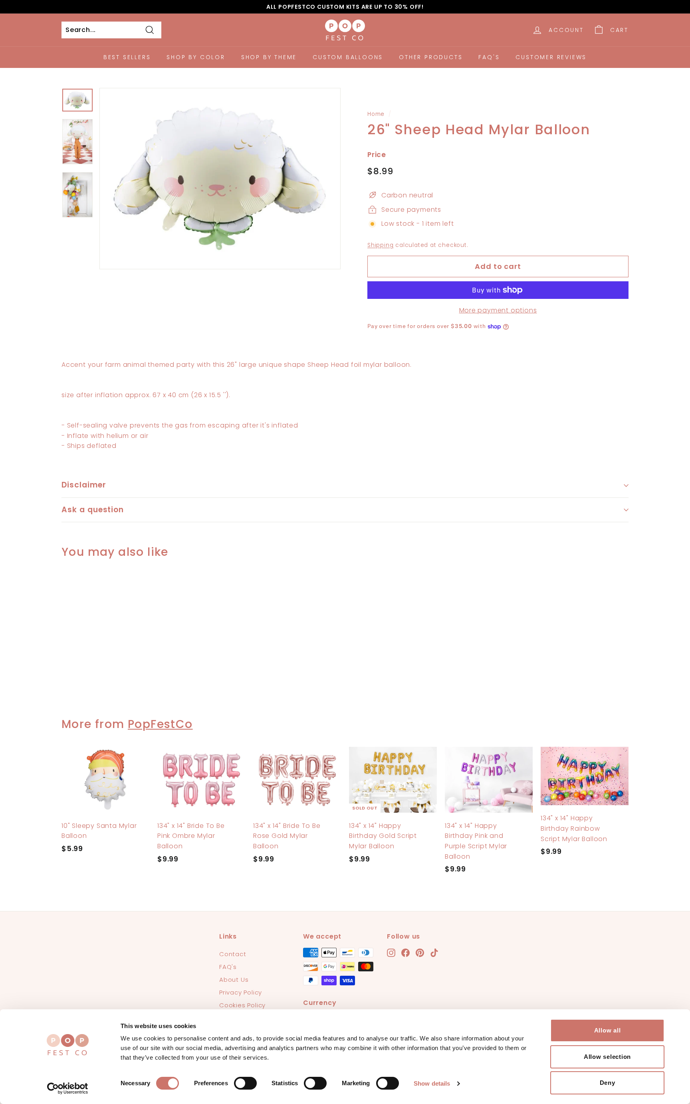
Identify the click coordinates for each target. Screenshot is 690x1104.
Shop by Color (196, 57)
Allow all (607, 1030)
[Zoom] (220, 178)
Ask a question (92, 509)
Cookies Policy (242, 1005)
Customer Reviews (551, 57)
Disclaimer (83, 484)
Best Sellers (127, 57)
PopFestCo (160, 724)
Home (376, 114)
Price (376, 154)
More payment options (498, 310)
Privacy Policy (240, 992)
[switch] (245, 1083)
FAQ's (489, 57)
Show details (432, 1083)
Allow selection (607, 1056)
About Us (233, 979)
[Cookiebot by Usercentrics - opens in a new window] (68, 1088)
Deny (607, 1082)
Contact (232, 954)
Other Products (430, 57)
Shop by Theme (269, 57)
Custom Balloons (348, 57)
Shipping (380, 245)
